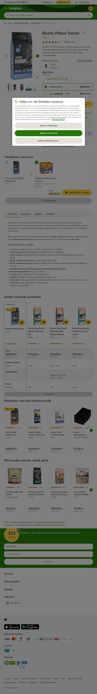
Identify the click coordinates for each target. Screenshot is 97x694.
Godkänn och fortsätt (48, 133)
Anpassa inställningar (48, 125)
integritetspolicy (58, 119)
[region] (48, 122)
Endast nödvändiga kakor (48, 141)
